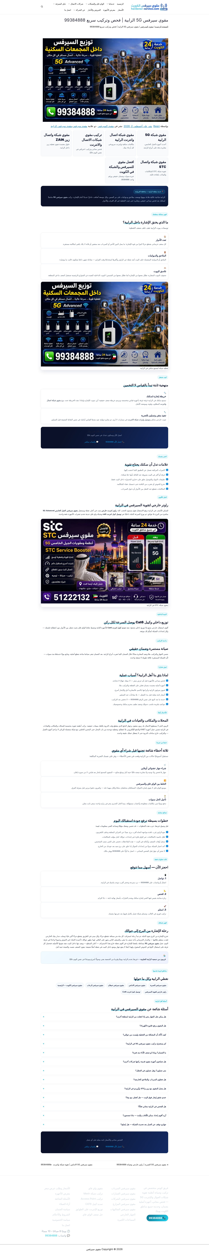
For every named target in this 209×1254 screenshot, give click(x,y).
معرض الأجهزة (109, 10)
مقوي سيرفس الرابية (61, 126)
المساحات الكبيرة (126, 1219)
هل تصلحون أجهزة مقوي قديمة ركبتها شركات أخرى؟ (144, 1062)
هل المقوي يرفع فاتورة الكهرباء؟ (153, 1026)
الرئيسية (120, 4)
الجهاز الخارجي (127, 1214)
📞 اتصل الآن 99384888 (115, 442)
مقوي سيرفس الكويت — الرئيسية (70, 985)
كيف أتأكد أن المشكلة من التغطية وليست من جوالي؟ (144, 1035)
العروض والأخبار (94, 10)
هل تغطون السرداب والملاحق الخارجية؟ (149, 1079)
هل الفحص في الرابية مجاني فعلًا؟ (152, 1106)
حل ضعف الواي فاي (93, 1214)
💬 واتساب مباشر (91, 442)
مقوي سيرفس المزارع (124, 1203)
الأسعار (121, 10)
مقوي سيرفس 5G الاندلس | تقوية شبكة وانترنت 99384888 (66, 1164)
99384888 (51, 1235)
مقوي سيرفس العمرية (158, 985)
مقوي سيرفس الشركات (123, 1198)
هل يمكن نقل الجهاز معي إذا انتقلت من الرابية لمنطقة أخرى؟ (141, 1017)
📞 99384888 (157, 1217)
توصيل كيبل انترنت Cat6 (131, 992)
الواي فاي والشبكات (96, 4)
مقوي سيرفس (80, 126)
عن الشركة (80, 10)
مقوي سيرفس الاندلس (137, 985)
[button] (108, 4)
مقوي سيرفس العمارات (123, 1193)
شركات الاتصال (77, 4)
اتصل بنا (67, 10)
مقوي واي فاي (95, 1188)
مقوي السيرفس (106, 126)
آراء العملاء (64, 1203)
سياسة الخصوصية (61, 1219)
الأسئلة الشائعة (62, 1198)
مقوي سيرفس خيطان (116, 985)
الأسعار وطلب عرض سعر (57, 1188)
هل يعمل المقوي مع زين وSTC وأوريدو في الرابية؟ (145, 1089)
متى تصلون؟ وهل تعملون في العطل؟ (150, 1071)
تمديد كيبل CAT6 (94, 1203)
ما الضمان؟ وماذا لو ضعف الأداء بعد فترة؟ (149, 1053)
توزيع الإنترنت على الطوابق (89, 1209)
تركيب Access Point (92, 1198)
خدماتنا (111, 4)
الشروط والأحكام (61, 1214)
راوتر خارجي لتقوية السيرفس (155, 992)
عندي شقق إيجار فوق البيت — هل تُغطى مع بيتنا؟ (146, 1097)
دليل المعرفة (60, 4)
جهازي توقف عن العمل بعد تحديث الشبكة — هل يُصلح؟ (143, 1124)
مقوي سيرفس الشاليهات (122, 1209)
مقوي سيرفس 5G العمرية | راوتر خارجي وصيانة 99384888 (141, 1164)
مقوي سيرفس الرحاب (95, 985)
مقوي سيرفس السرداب (123, 1188)
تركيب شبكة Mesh (93, 1193)
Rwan (156, 126)
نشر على (138, 126)
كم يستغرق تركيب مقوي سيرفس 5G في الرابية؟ (146, 1044)
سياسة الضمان (62, 1209)
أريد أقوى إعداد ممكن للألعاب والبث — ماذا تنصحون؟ (144, 1115)
